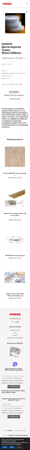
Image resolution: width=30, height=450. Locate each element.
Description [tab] (14, 92)
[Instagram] (15, 322)
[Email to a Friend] (20, 84)
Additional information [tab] (14, 95)
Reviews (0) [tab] (15, 99)
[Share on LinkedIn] (12, 84)
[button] (27, 12)
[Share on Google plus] (16, 84)
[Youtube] (17, 322)
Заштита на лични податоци (15, 337)
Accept (4, 447)
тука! (13, 392)
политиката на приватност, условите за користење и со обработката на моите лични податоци (13, 381)
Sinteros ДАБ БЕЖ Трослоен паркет (15, 173)
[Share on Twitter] (9, 84)
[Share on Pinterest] (18, 84)
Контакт (15, 335)
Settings (19, 447)
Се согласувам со (13, 381)
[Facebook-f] (12, 322)
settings (18, 444)
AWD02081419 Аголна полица (15, 255)
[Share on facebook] (7, 84)
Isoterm (8, 78)
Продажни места (15, 330)
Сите (11, 75)
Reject (11, 447)
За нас (15, 332)
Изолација (11, 73)
